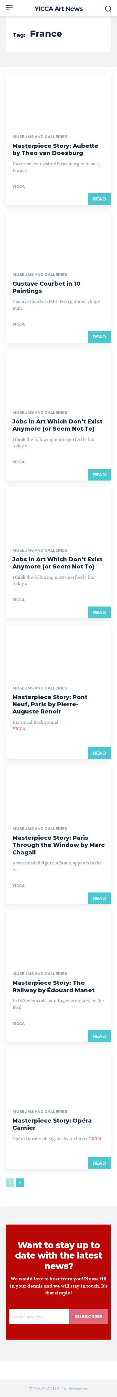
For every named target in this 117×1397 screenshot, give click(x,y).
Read (99, 199)
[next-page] (20, 1182)
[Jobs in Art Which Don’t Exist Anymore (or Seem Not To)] (58, 375)
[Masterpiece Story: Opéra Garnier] (58, 1074)
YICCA (18, 186)
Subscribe (88, 1316)
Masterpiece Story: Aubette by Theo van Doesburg (55, 150)
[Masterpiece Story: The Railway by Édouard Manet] (58, 937)
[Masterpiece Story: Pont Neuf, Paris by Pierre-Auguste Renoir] (58, 651)
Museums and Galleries (39, 137)
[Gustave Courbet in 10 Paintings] (58, 237)
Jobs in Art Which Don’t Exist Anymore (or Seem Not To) (57, 425)
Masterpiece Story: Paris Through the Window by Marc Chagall (58, 845)
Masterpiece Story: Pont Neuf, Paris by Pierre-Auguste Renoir (49, 704)
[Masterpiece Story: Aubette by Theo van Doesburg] (58, 100)
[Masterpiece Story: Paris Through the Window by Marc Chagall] (58, 791)
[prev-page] (10, 1182)
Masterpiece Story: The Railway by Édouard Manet (53, 986)
